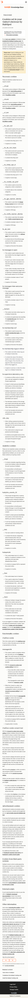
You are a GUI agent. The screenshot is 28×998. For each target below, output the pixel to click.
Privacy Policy (13, 987)
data (8, 937)
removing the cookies (14, 907)
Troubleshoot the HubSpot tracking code (12, 975)
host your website (10, 39)
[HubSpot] (2, 2)
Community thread (14, 69)
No (12, 960)
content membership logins (12, 333)
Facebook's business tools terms (12, 852)
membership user (11, 319)
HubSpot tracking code (15, 935)
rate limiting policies (16, 91)
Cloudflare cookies (10, 95)
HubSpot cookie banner (10, 780)
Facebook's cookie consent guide (11, 854)
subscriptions (7, 33)
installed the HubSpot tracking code (11, 41)
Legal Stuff (12, 984)
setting (12, 691)
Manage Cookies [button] (14, 989)
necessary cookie (18, 682)
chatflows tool (21, 641)
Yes (6, 960)
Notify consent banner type (15, 219)
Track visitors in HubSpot (8, 972)
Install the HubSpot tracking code (10, 978)
